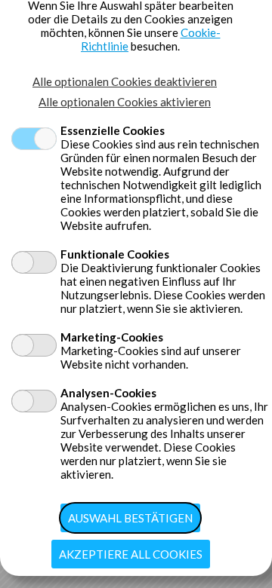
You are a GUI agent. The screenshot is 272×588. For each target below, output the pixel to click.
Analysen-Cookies (108, 393)
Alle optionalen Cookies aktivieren (125, 102)
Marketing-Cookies (111, 337)
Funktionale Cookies (114, 254)
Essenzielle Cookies (112, 130)
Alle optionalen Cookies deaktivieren (124, 81)
